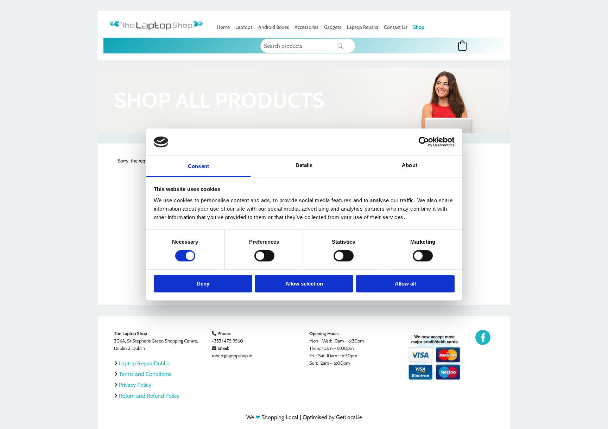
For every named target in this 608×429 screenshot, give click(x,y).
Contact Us (395, 27)
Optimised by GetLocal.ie (332, 417)
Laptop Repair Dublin (144, 363)
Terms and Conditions (145, 374)
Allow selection (304, 284)
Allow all (405, 284)
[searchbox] (308, 46)
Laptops (244, 27)
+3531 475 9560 (227, 341)
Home (223, 27)
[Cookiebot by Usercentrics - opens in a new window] (424, 142)
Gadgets (332, 27)
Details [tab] (304, 165)
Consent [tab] (198, 166)
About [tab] (409, 165)
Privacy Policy (135, 385)
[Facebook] (483, 337)
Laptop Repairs (362, 27)
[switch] (264, 256)
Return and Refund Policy (149, 395)
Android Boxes (273, 27)
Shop (418, 27)
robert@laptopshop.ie (232, 355)
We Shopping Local (272, 417)
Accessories (306, 27)
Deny (203, 284)
